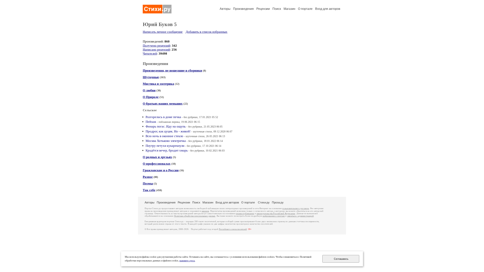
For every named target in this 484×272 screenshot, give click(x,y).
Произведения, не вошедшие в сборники (172, 70)
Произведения (243, 8)
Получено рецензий (156, 45)
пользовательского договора (295, 208)
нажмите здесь (187, 260)
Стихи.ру (264, 202)
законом (205, 211)
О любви (149, 90)
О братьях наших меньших (163, 103)
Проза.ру (278, 202)
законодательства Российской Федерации (276, 213)
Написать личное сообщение (163, 32)
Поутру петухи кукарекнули (165, 146)
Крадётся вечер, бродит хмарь (167, 150)
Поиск (276, 8)
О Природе (151, 97)
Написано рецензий (156, 49)
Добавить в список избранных (206, 32)
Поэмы (148, 183)
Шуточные (151, 77)
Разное (148, 177)
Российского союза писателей (233, 229)
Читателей (150, 53)
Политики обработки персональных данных (195, 216)
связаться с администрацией (300, 216)
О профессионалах (157, 163)
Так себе (149, 190)
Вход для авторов (327, 8)
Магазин (289, 8)
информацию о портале (274, 216)
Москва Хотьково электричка (166, 141)
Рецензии (263, 8)
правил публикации (245, 213)
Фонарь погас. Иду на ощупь (166, 126)
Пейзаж (151, 122)
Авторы (225, 8)
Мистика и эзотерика (158, 84)
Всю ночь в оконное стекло (164, 136)
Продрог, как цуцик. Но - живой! (168, 131)
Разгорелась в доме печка (163, 117)
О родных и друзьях (157, 157)
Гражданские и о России (161, 170)
